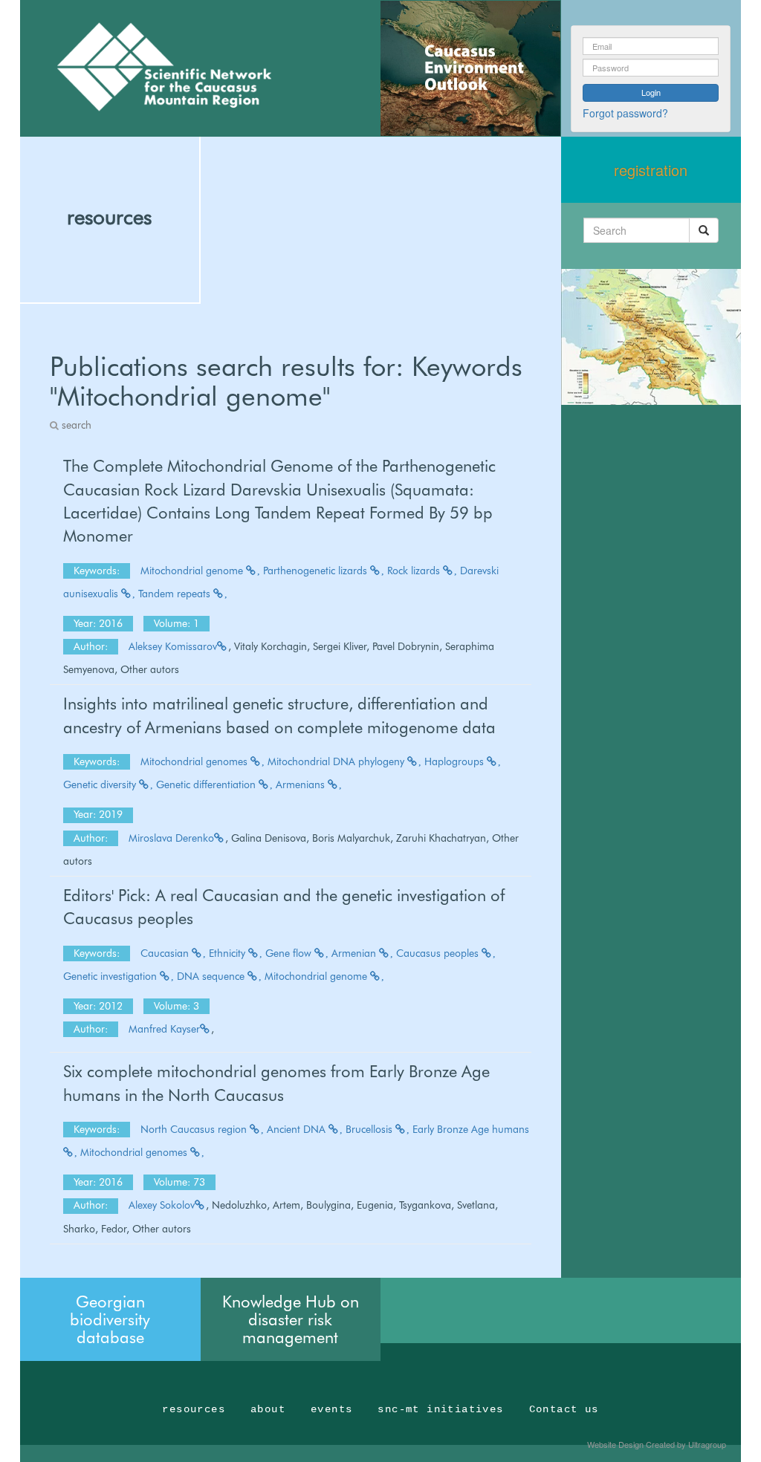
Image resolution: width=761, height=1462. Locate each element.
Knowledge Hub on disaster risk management (290, 1319)
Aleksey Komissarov (173, 646)
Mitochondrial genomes (195, 761)
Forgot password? (625, 112)
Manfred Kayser (164, 1029)
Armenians (302, 784)
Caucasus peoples (439, 953)
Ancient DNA (297, 1129)
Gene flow (289, 953)
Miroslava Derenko (171, 838)
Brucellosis (370, 1129)
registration (650, 170)
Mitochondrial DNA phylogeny (337, 761)
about (267, 1409)
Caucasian (166, 953)
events (331, 1409)
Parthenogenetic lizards (316, 570)
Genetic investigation (111, 976)
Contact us (564, 1409)
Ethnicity (228, 953)
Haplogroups (455, 761)
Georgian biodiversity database (110, 1319)
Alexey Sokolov (162, 1205)
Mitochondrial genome (193, 570)
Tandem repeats (175, 594)
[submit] (704, 230)
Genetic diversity (101, 784)
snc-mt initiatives (440, 1409)
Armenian (355, 953)
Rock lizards (415, 570)
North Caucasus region (195, 1129)
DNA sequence (212, 976)
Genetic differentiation (207, 784)
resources (109, 217)
